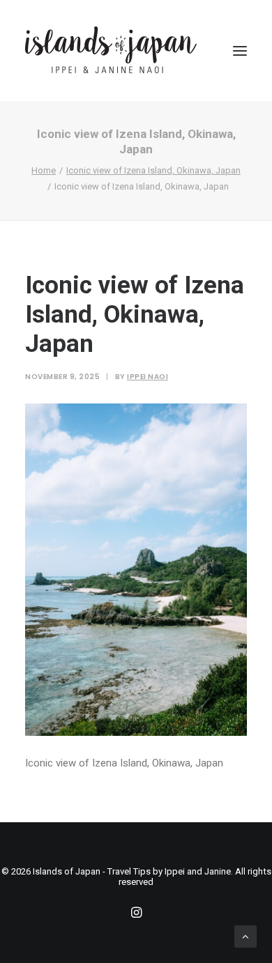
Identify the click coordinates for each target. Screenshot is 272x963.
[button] (240, 50)
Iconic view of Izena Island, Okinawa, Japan (153, 170)
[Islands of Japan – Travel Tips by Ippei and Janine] (111, 50)
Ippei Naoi (147, 376)
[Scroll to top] (245, 936)
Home (43, 170)
